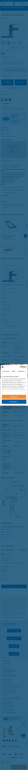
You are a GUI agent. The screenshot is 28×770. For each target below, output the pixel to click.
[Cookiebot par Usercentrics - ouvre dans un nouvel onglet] (20, 367)
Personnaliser (13, 401)
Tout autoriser (14, 396)
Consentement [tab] (5, 371)
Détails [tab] (13, 371)
